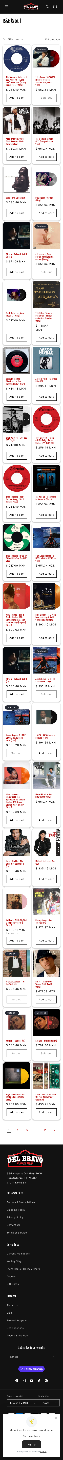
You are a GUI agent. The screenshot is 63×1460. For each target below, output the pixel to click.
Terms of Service (17, 1232)
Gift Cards (13, 1284)
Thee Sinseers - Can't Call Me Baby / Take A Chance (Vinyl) (15, 499)
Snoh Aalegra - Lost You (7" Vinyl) (16, 439)
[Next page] (54, 1130)
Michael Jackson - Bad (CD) (45, 862)
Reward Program (17, 1320)
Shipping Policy (16, 1209)
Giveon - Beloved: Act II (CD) (16, 680)
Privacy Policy (15, 1217)
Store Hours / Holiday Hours (23, 1268)
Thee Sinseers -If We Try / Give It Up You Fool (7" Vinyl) (16, 558)
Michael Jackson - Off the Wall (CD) (15, 983)
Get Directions (15, 1328)
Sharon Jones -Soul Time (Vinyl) (44, 921)
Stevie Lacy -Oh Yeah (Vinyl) (44, 199)
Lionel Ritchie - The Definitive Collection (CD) (15, 864)
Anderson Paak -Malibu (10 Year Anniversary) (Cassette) (45, 1097)
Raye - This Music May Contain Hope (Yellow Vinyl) (16, 1097)
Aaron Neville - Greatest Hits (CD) (46, 380)
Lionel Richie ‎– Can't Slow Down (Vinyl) (44, 795)
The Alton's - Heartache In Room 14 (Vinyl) (45, 498)
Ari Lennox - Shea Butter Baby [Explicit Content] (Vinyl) (44, 257)
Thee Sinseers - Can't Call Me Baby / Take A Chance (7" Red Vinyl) (44, 440)
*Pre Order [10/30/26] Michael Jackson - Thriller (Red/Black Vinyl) (45, 81)
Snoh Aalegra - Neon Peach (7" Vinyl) (15, 314)
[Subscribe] (52, 1357)
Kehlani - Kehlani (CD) (15, 1040)
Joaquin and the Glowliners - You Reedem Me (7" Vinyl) (15, 381)
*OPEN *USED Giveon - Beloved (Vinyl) (45, 736)
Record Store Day (17, 1335)
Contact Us (13, 1224)
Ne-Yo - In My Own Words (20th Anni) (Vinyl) (43, 984)
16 (45, 1130)
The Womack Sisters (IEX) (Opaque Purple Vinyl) (44, 141)
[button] (6, 6)
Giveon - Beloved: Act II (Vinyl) (16, 255)
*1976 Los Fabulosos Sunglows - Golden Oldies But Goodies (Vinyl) (44, 317)
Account (11, 1276)
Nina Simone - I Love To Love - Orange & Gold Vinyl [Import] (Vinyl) (45, 617)
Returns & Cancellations (21, 1202)
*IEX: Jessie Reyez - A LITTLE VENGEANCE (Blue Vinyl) (45, 558)
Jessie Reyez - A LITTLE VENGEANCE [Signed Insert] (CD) (16, 738)
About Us (12, 1305)
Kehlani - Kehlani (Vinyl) (46, 1040)
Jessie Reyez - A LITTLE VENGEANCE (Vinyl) (45, 680)
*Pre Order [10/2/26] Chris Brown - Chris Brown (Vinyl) (15, 141)
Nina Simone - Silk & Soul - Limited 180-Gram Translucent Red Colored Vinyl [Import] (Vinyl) (16, 620)
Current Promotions (18, 1253)
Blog (9, 1312)
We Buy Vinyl (14, 1261)
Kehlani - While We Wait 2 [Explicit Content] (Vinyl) (16, 923)
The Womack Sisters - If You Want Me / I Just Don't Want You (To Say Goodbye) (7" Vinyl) (16, 81)
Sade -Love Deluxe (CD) (15, 198)
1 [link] (9, 1130)
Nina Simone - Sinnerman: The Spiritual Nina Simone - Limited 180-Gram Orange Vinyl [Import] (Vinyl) (16, 801)
